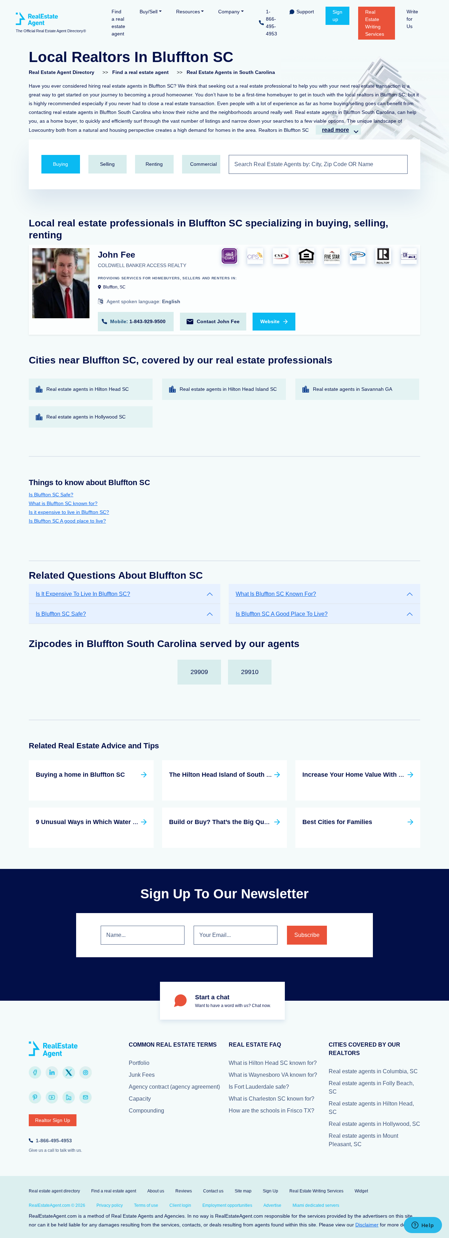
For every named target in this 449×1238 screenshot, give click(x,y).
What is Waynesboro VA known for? (273, 1075)
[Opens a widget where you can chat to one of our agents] (422, 1225)
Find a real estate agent (118, 22)
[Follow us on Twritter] (68, 1072)
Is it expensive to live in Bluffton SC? (69, 512)
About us (155, 1191)
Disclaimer (366, 1224)
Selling (107, 164)
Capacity (140, 1099)
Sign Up (270, 1191)
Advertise (272, 1205)
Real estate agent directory (54, 1191)
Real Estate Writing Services (374, 23)
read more (335, 130)
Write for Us (412, 19)
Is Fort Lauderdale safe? (259, 1087)
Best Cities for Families (337, 821)
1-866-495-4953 (271, 22)
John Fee (116, 254)
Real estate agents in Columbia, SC (373, 1071)
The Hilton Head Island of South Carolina (230, 774)
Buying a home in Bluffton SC (80, 774)
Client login (180, 1205)
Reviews (183, 1191)
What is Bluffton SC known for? (63, 503)
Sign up (337, 15)
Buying (60, 164)
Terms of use (146, 1205)
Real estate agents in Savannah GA (352, 389)
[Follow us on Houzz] (68, 1097)
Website (270, 321)
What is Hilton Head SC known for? (273, 1063)
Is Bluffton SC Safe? (51, 494)
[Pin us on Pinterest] (35, 1097)
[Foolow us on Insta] (85, 1072)
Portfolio (139, 1063)
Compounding (146, 1111)
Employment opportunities (227, 1205)
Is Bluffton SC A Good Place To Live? (282, 614)
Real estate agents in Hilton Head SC (87, 389)
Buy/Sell (149, 11)
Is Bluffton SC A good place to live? (67, 521)
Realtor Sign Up (52, 1120)
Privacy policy (109, 1205)
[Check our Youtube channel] (52, 1097)
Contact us (213, 1191)
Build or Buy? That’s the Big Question (226, 821)
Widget (361, 1191)
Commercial (203, 164)
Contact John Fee (218, 321)
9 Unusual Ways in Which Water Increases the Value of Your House (136, 821)
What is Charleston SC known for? (271, 1099)
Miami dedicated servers (316, 1205)
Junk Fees (142, 1075)
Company (229, 11)
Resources (188, 11)
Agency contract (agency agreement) (174, 1087)
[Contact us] (85, 1097)
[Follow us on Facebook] (35, 1072)
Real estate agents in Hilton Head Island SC (228, 389)
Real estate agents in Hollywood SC (86, 417)
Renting (154, 164)
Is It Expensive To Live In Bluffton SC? (83, 594)
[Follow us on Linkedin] (52, 1072)
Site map (243, 1191)
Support (305, 11)
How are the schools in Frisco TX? (271, 1111)
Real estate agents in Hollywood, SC (374, 1124)
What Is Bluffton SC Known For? (276, 594)
